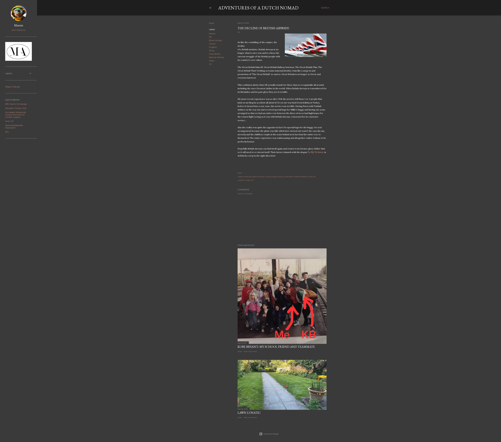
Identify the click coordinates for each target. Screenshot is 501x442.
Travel (211, 61)
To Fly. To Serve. (316, 152)
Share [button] (211, 23)
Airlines (212, 33)
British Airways (215, 40)
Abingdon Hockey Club (15, 108)
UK (210, 64)
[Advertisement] (282, 219)
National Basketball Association (14, 126)
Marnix (18, 25)
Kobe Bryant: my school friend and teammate (276, 347)
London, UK (249, 180)
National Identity (216, 57)
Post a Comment (245, 194)
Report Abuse (12, 87)
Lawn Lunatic (249, 413)
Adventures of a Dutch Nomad (258, 8)
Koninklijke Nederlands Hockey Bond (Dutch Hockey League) (15, 114)
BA (210, 37)
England (212, 47)
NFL (7, 132)
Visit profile (18, 30)
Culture (212, 44)
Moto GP (9, 121)
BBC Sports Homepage (16, 104)
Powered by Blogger (271, 434)
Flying (211, 50)
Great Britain (214, 54)
